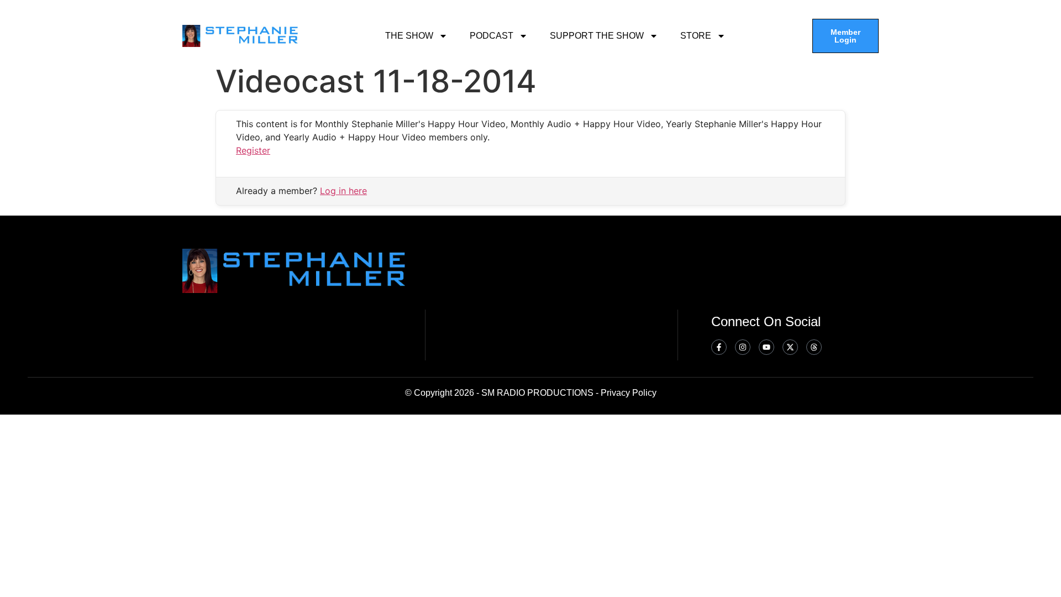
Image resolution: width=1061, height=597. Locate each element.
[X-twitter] (790, 347)
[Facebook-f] (719, 347)
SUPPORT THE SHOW (597, 35)
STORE (695, 35)
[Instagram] (742, 347)
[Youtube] (766, 347)
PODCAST (491, 35)
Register (253, 150)
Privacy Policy (628, 392)
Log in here (343, 190)
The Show (409, 35)
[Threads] (814, 347)
